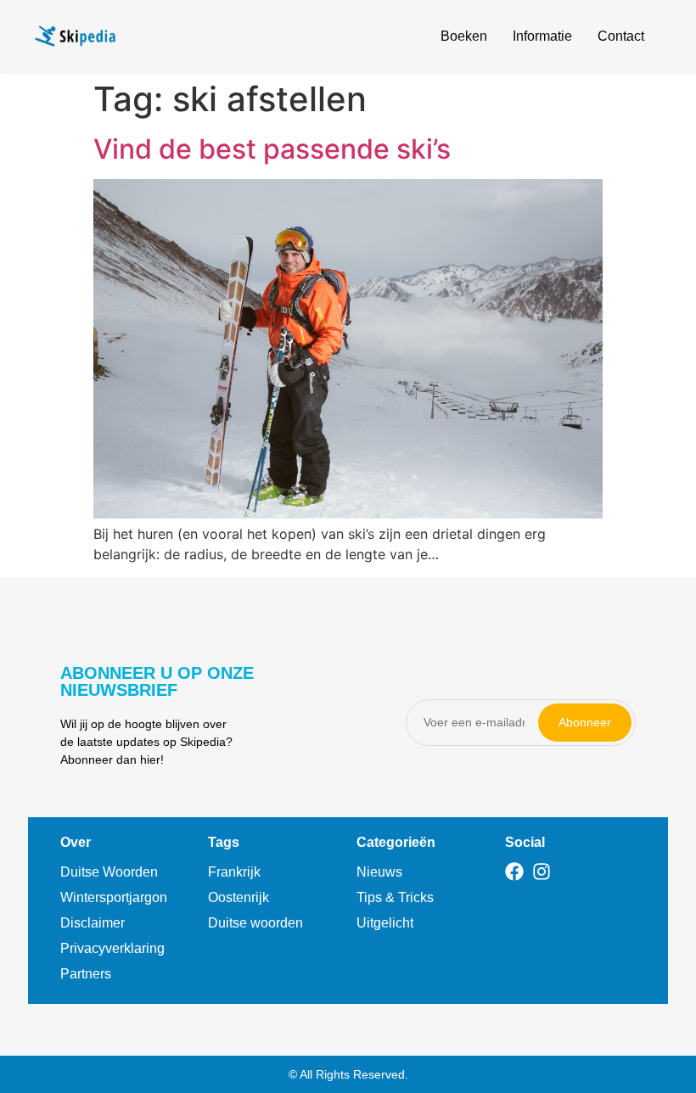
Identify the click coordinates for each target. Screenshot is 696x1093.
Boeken (464, 36)
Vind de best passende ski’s (272, 148)
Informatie (542, 36)
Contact (621, 36)
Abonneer (584, 722)
